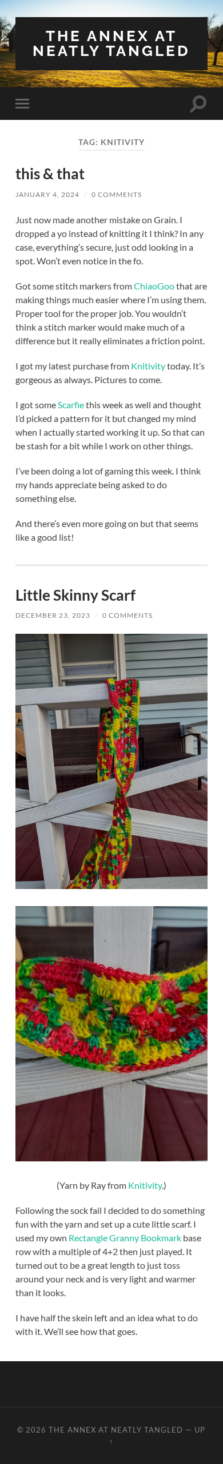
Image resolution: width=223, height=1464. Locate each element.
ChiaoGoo (154, 285)
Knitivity (148, 365)
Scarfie (71, 404)
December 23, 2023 (52, 615)
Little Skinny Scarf (75, 595)
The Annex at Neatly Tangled (111, 43)
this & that (50, 173)
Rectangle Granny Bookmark (125, 1237)
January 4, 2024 (47, 194)
